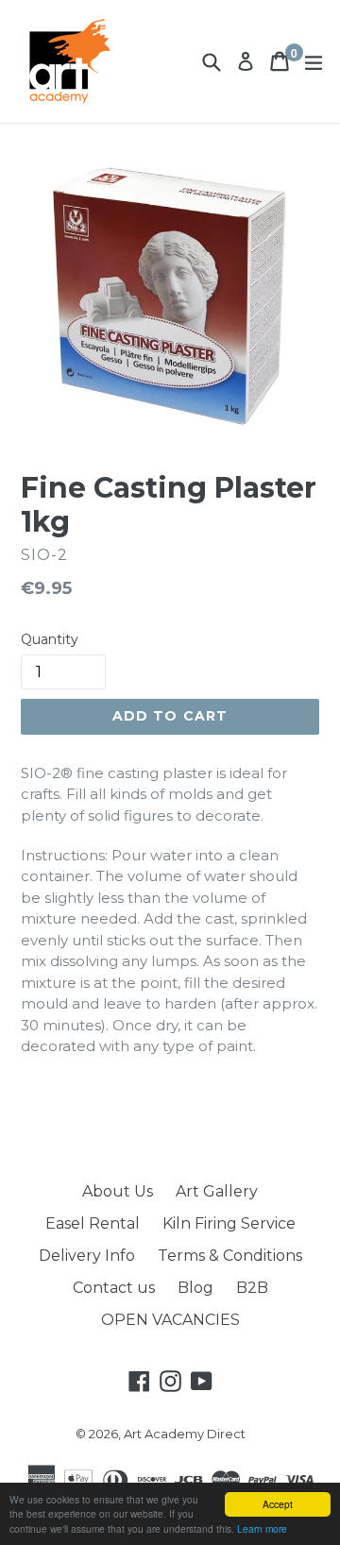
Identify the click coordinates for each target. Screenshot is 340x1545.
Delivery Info (87, 1256)
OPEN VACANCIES (170, 1320)
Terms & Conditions (230, 1256)
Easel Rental (92, 1223)
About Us (117, 1191)
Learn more (262, 1528)
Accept (278, 1504)
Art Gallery (217, 1191)
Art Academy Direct (185, 1433)
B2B (252, 1288)
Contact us (114, 1288)
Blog (195, 1288)
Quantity (49, 639)
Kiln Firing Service (229, 1223)
